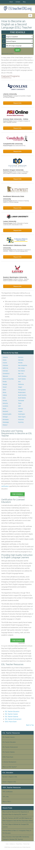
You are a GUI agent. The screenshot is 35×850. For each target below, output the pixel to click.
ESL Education (8, 773)
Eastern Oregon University (13, 170)
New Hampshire (22, 365)
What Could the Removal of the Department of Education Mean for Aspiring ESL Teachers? (16, 813)
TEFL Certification (8, 791)
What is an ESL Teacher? (10, 767)
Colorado (5, 371)
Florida (5, 381)
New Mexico (21, 371)
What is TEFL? (7, 801)
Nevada (20, 362)
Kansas (5, 400)
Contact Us (12, 844)
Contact (18, 2)
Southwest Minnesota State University (13, 198)
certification (5, 486)
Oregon (20, 387)
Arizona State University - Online (15, 119)
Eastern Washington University (15, 277)
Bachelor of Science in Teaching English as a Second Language (16, 201)
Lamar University (9, 221)
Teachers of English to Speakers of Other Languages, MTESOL (16, 121)
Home (7, 844)
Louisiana (5, 406)
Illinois (4, 392)
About (11, 2)
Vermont (20, 408)
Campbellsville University (13, 144)
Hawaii (5, 387)
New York (21, 373)
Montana (20, 357)
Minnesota (6, 419)
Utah (19, 406)
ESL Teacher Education (12, 711)
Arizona (5, 362)
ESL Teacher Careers (11, 714)
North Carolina (22, 376)
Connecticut (6, 373)
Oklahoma (21, 384)
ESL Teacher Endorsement (13, 719)
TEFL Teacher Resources (12, 787)
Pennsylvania (22, 390)
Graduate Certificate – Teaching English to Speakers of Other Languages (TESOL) (16, 280)
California (5, 368)
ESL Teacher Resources (11, 733)
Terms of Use (26, 844)
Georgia (5, 384)
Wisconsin (21, 419)
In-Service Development (9, 762)
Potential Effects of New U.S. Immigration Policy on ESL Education (17, 832)
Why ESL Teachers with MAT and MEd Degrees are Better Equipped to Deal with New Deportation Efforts (18, 819)
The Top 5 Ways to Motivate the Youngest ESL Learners (16, 826)
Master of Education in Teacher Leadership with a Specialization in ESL (15, 224)
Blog (24, 2)
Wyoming (20, 422)
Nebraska (21, 360)
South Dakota (22, 398)
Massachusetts (7, 414)
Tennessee (21, 400)
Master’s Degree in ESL (9, 781)
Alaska (4, 360)
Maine (4, 408)
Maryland (5, 411)
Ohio (19, 381)
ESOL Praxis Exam (11, 721)
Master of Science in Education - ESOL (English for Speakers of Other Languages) (16, 172)
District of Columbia (8, 379)
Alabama (5, 357)
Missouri (5, 425)
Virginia (20, 411)
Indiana (5, 395)
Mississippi (6, 422)
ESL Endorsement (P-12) (19, 145)
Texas (19, 403)
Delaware (5, 376)
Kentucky (5, 403)
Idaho (4, 390)
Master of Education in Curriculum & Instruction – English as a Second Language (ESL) (17, 250)
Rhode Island (21, 392)
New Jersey (21, 368)
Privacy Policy (19, 844)
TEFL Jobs (6, 796)
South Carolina (22, 395)
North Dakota (22, 379)
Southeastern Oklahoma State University (14, 246)
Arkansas (5, 365)
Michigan (5, 417)
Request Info (17, 103)
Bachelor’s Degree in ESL (10, 776)
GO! (17, 49)
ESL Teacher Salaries (11, 716)
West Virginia (21, 417)
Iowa (4, 398)
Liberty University (10, 94)
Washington (21, 414)
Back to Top (30, 725)
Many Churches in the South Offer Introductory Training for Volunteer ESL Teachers (16, 838)
